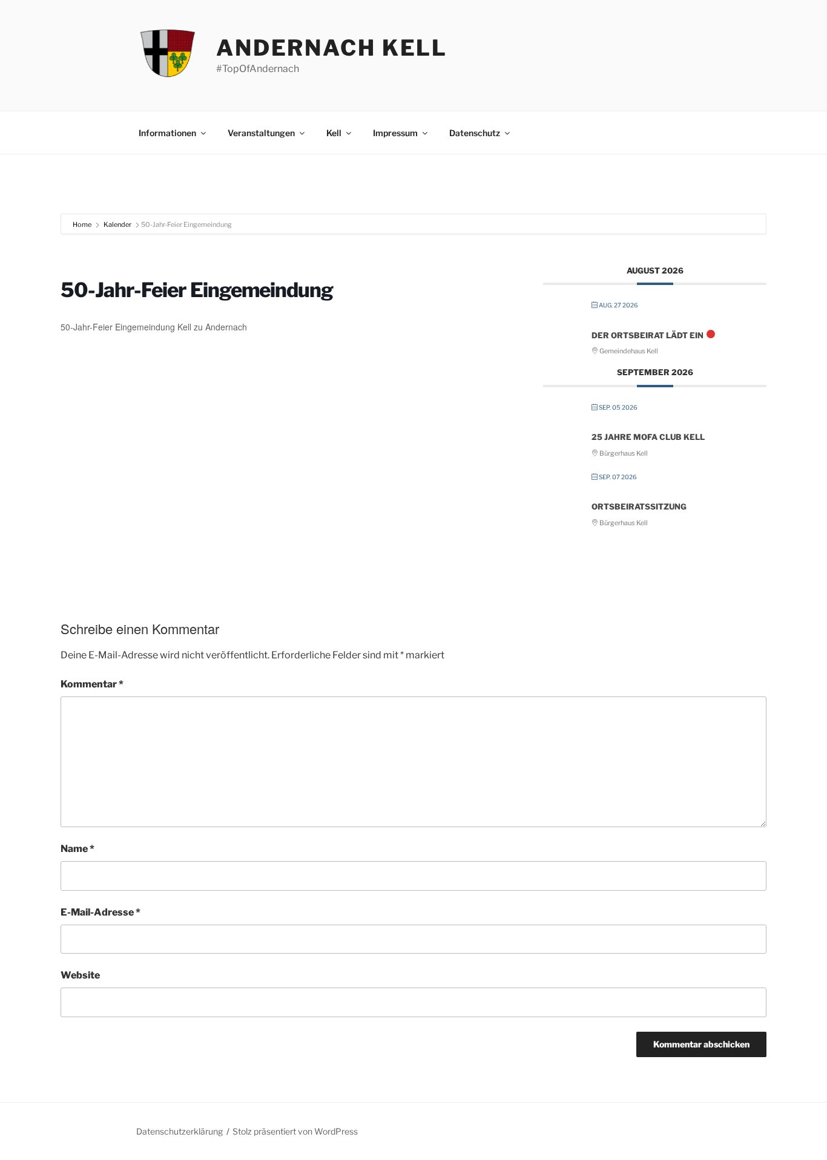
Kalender (117, 224)
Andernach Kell (331, 47)
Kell (333, 133)
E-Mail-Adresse (100, 912)
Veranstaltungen (261, 133)
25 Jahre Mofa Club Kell (648, 437)
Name (77, 848)
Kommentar (92, 684)
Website (80, 975)
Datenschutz (474, 133)
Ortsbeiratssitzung (639, 506)
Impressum (395, 133)
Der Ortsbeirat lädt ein (647, 335)
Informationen (167, 133)
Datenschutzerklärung (179, 1131)
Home (83, 224)
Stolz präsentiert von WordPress (295, 1131)
